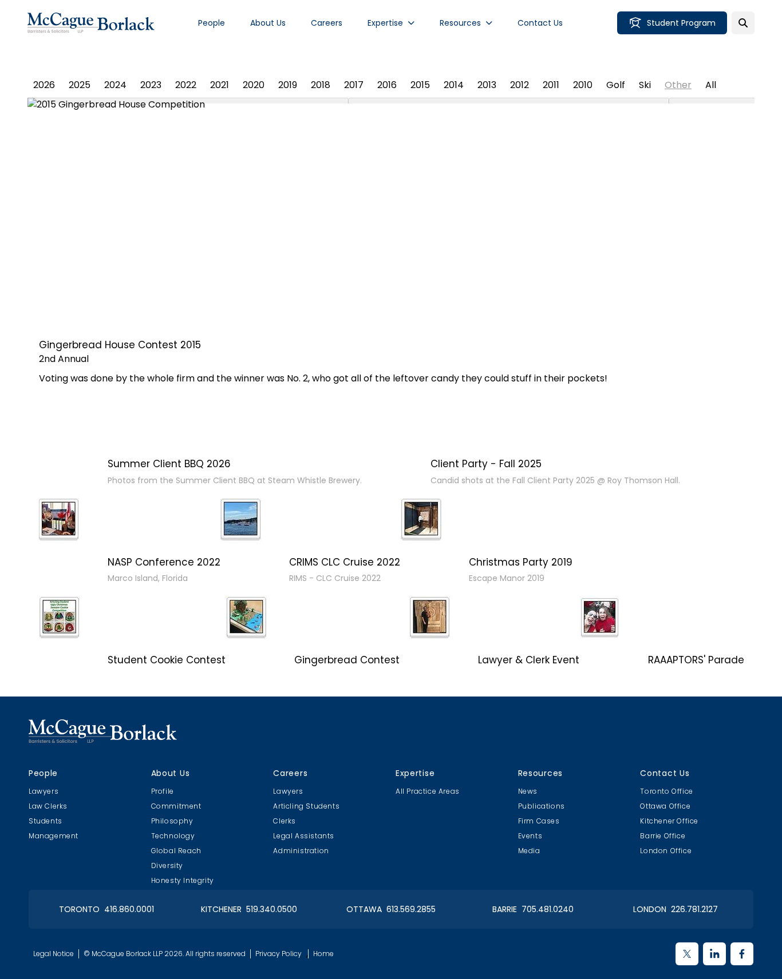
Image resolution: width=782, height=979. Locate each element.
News (528, 791)
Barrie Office (662, 836)
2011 (551, 84)
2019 (287, 84)
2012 (519, 84)
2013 (486, 84)
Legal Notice (53, 953)
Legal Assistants (303, 836)
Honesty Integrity (182, 880)
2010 (583, 84)
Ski (645, 84)
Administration (301, 850)
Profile (162, 791)
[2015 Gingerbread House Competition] (391, 212)
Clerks (284, 821)
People (211, 23)
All (710, 84)
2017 (354, 84)
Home (323, 953)
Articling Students (306, 806)
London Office (666, 850)
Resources (460, 23)
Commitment (176, 806)
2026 (44, 84)
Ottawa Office (665, 806)
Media (529, 850)
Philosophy (172, 821)
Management (53, 836)
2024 (115, 84)
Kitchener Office (669, 821)
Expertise (385, 23)
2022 (185, 84)
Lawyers (43, 791)
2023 (150, 84)
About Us (268, 23)
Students (45, 821)
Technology (173, 836)
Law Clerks (48, 806)
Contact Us (540, 23)
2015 (420, 84)
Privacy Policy (278, 953)
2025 (79, 84)
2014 (454, 84)
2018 (320, 84)
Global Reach (176, 850)
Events (530, 836)
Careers (326, 23)
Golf (615, 84)
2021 (219, 84)
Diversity (167, 865)
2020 (253, 84)
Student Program (681, 23)
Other (678, 84)
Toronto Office (666, 791)
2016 (387, 84)
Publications (541, 806)
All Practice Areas (428, 791)
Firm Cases (539, 821)
